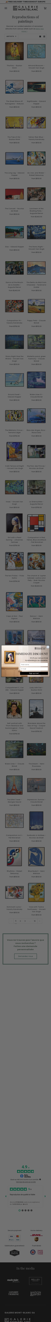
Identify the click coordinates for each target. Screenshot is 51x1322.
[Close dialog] (48, 647)
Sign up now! (34, 673)
